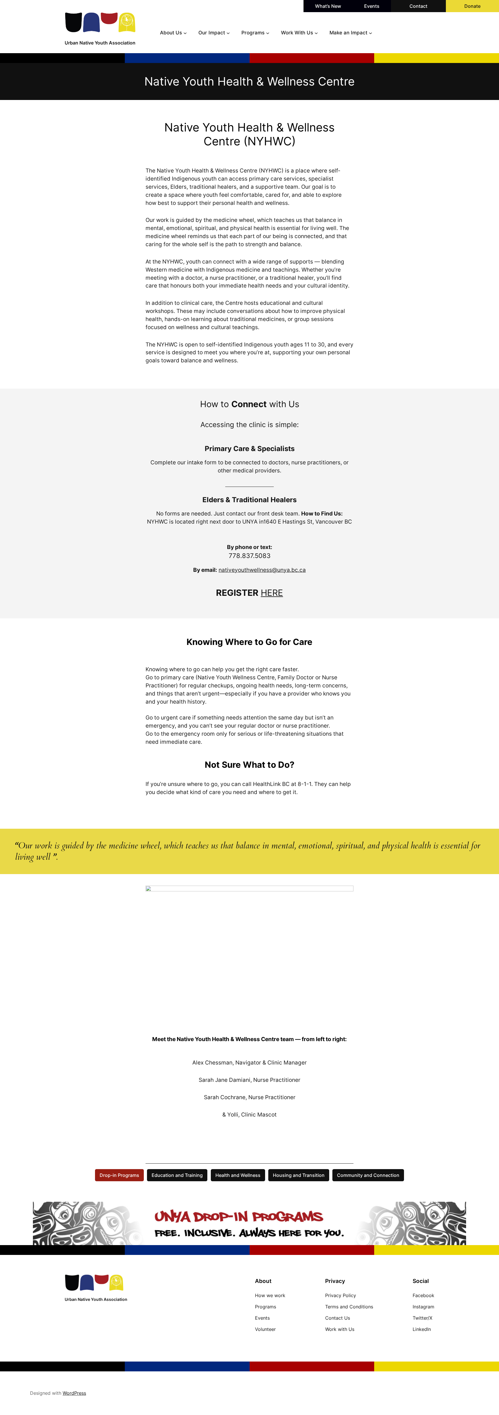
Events (371, 6)
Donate (472, 6)
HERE (272, 592)
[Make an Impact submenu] (370, 32)
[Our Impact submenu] (228, 32)
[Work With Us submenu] (316, 32)
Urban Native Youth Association (100, 43)
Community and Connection (368, 1175)
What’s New (328, 6)
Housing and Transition (299, 1175)
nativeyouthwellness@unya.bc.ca (262, 569)
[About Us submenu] (185, 32)
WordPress (74, 1393)
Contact (418, 6)
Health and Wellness (237, 1175)
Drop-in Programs (119, 1175)
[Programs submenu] (267, 32)
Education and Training (177, 1175)
